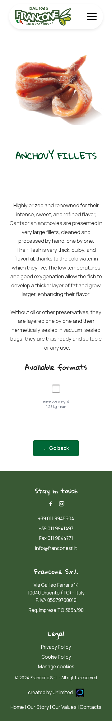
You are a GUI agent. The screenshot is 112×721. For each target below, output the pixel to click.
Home (17, 707)
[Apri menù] (92, 16)
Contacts (90, 707)
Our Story (38, 707)
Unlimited (63, 692)
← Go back (56, 448)
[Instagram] (61, 504)
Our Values (64, 707)
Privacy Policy (56, 647)
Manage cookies (56, 666)
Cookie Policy (56, 657)
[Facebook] (50, 504)
